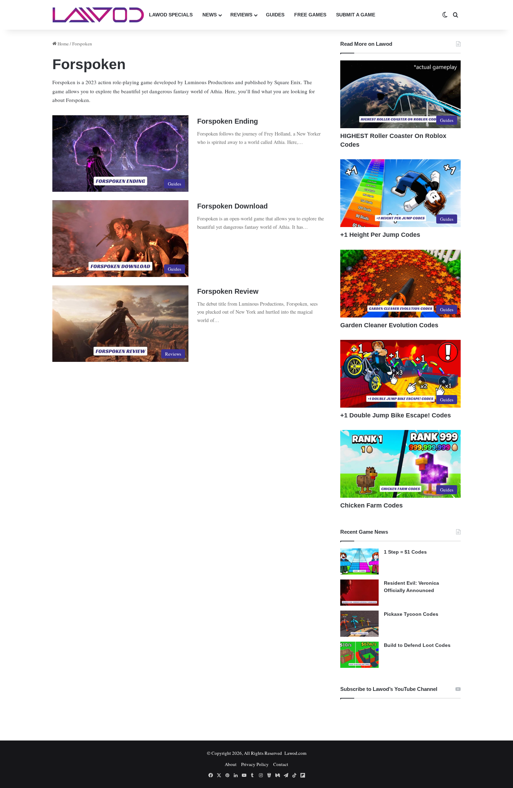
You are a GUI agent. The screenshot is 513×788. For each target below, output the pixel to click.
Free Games (310, 14)
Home (63, 44)
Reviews (241, 14)
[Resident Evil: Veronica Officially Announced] (359, 592)
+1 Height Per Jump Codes (380, 234)
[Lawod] (98, 15)
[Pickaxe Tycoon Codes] (359, 624)
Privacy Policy (255, 764)
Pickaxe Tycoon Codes (411, 614)
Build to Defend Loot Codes (417, 645)
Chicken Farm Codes (371, 505)
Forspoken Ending (227, 121)
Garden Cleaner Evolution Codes (389, 325)
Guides (275, 14)
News (209, 14)
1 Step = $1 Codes (405, 552)
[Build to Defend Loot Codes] (359, 655)
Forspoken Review (228, 291)
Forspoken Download (232, 206)
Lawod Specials (171, 14)
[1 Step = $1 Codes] (359, 561)
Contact (280, 764)
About (231, 764)
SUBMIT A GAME (355, 14)
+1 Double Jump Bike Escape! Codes (395, 415)
